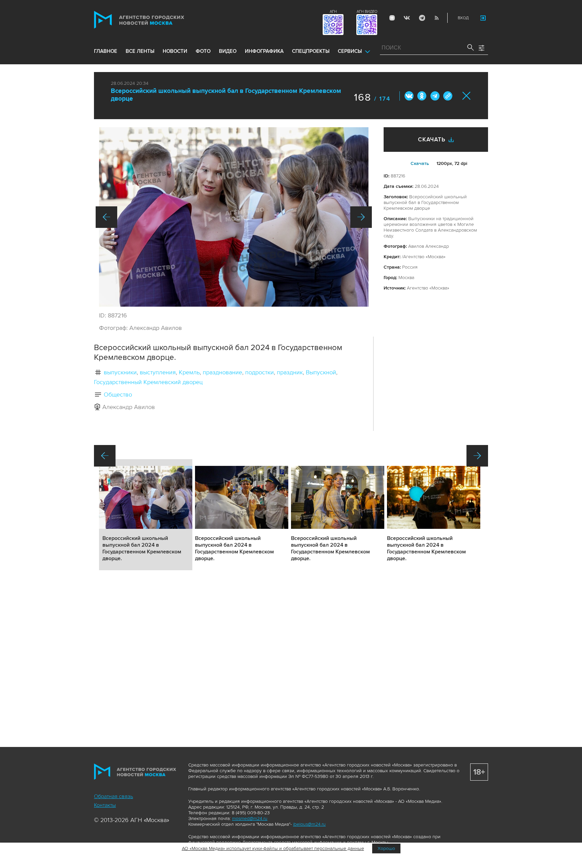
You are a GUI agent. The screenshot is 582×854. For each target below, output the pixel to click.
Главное (105, 51)
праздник (290, 372)
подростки (259, 372)
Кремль (189, 372)
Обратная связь (113, 796)
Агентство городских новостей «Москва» (152, 20)
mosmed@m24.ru (249, 818)
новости (175, 51)
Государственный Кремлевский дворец (148, 382)
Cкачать (420, 163)
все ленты (140, 51)
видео (227, 51)
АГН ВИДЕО (367, 11)
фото (203, 51)
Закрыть (466, 95)
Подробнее (145, 514)
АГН (333, 11)
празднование (222, 372)
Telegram (422, 18)
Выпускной (321, 372)
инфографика (264, 51)
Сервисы (350, 51)
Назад (106, 217)
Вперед (361, 217)
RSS (436, 18)
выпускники (120, 372)
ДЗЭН (392, 18)
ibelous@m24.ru (309, 824)
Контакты (105, 805)
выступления (158, 372)
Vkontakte (407, 18)
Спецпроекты (310, 51)
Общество (118, 394)
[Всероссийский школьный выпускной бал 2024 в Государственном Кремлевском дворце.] (233, 217)
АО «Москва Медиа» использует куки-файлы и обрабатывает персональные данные (273, 848)
